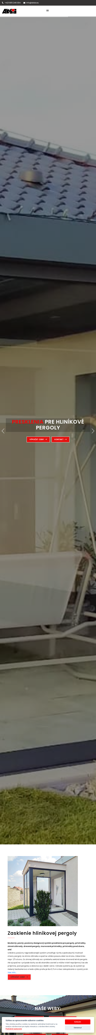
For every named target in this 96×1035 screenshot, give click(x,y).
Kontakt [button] (59, 439)
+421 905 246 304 (13, 2)
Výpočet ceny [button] (37, 439)
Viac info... (12, 972)
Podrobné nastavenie (14, 1029)
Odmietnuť (78, 1028)
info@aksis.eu (32, 2)
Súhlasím (77, 1022)
